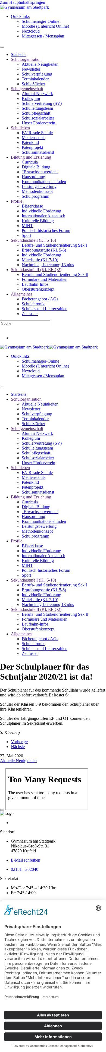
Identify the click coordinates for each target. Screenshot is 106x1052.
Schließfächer (33, 83)
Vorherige (19, 741)
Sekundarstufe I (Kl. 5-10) (33, 240)
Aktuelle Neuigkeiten (40, 64)
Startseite (18, 54)
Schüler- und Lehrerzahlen (44, 308)
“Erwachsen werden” (40, 171)
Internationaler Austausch (43, 215)
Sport (26, 235)
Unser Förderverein (38, 123)
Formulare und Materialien (44, 279)
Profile (16, 201)
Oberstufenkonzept (38, 289)
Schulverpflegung (37, 74)
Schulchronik (33, 304)
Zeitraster (30, 313)
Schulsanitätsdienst (38, 152)
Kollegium (31, 98)
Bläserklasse (32, 206)
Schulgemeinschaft (27, 88)
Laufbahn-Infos (35, 284)
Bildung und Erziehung (31, 157)
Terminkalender (35, 79)
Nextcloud (31, 31)
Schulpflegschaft (36, 113)
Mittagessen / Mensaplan (43, 36)
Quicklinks (20, 16)
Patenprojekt (32, 147)
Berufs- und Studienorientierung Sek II (55, 274)
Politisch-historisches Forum (46, 230)
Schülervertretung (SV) (42, 103)
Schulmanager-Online (40, 21)
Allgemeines (21, 294)
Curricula (30, 162)
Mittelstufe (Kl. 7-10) (40, 259)
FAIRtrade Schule (37, 132)
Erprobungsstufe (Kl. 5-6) (44, 250)
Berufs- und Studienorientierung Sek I (54, 245)
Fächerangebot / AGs (40, 299)
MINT (27, 225)
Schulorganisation (26, 59)
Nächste (18, 746)
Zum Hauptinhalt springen (22, 2)
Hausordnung (33, 176)
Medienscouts (33, 137)
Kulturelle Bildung (38, 220)
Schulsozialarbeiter (38, 118)
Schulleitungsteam (37, 108)
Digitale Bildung (36, 167)
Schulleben (20, 127)
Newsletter (31, 69)
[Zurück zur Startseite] (24, 7)
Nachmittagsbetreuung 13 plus (48, 264)
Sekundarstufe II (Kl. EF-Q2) (36, 269)
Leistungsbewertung (39, 186)
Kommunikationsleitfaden (44, 181)
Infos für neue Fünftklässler (23, 328)
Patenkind (30, 142)
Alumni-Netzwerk (37, 93)
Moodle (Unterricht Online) (45, 26)
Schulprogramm (35, 196)
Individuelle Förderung (41, 211)
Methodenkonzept (37, 191)
